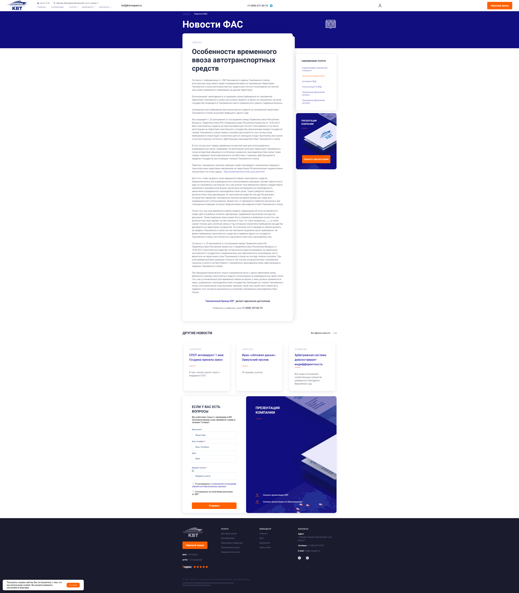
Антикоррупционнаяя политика (196, 585)
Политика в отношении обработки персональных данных (208, 583)
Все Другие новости (320, 333)
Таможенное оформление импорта (313, 93)
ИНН (194, 453)
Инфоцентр (88, 7)
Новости (263, 533)
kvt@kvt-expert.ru (132, 5)
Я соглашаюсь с (214, 485)
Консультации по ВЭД (312, 87)
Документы (265, 543)
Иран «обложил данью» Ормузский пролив (259, 357)
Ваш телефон (198, 441)
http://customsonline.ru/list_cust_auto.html (244, 171)
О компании (57, 7)
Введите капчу (199, 468)
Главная (41, 7)
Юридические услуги (230, 552)
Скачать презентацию (316, 159)
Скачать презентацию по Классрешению (282, 502)
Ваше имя (197, 429)
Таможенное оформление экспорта (313, 101)
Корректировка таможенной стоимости (314, 69)
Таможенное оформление (313, 76)
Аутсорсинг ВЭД (309, 81)
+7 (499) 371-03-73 (257, 5)
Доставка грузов (229, 533)
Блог (262, 538)
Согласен (73, 585)
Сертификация (227, 538)
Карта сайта (265, 547)
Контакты (104, 7)
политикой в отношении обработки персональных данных (214, 485)
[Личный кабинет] (380, 5)
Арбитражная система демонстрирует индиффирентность (310, 359)
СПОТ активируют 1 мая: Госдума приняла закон (206, 357)
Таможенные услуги (230, 547)
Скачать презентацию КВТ (275, 495)
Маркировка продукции (232, 543)
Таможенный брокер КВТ (219, 301)
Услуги (72, 7)
